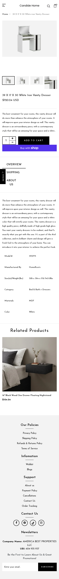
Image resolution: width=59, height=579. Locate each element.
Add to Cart (33, 140)
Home (5, 14)
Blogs (29, 470)
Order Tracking (29, 506)
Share (3, 178)
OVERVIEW (14, 164)
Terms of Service (29, 449)
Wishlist (29, 464)
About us (29, 486)
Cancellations (29, 496)
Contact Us (29, 501)
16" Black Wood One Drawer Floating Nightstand (26, 395)
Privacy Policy (29, 433)
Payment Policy (29, 491)
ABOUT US (11, 182)
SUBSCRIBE (47, 567)
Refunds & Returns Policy (29, 443)
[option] (29, 39)
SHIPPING (13, 172)
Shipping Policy (29, 438)
